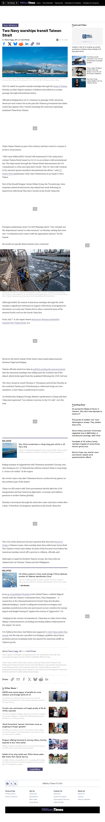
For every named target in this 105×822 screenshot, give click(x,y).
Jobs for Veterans (84, 799)
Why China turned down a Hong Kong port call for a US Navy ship (42, 445)
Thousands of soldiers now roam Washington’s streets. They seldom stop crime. (86, 422)
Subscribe (33, 793)
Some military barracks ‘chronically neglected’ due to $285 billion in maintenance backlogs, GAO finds (86, 433)
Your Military (10, 25)
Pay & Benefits (47, 3)
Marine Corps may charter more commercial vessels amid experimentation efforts (85, 454)
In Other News (9, 688)
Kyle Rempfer (25, 585)
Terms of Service (11, 796)
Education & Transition (73, 3)
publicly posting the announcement (49, 369)
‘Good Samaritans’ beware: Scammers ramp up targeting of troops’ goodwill (22, 725)
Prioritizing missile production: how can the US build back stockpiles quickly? (95, 59)
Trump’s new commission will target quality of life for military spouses (24, 709)
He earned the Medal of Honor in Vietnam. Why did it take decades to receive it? (87, 411)
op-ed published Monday (18, 594)
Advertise (57, 793)
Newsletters (33, 796)
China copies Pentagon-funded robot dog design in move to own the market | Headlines (94, 71)
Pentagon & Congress (91, 3)
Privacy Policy (10, 793)
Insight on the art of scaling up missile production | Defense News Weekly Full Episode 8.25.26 (86, 49)
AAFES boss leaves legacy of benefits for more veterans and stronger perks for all (21, 693)
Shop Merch (33, 802)
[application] (87, 36)
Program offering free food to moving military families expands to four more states (24, 741)
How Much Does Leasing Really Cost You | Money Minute (94, 81)
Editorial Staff (58, 802)
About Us (81, 793)
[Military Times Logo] (27, 3)
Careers (80, 796)
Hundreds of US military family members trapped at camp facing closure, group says (86, 444)
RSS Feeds (33, 799)
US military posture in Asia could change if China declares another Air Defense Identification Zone (43, 575)
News (39, 3)
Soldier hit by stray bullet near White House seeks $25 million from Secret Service (23, 755)
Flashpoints (59, 3)
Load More (35, 769)
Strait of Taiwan (60, 86)
